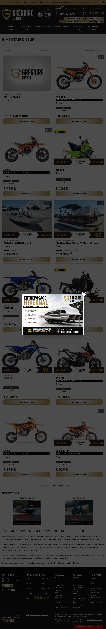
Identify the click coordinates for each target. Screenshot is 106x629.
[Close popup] (84, 294)
